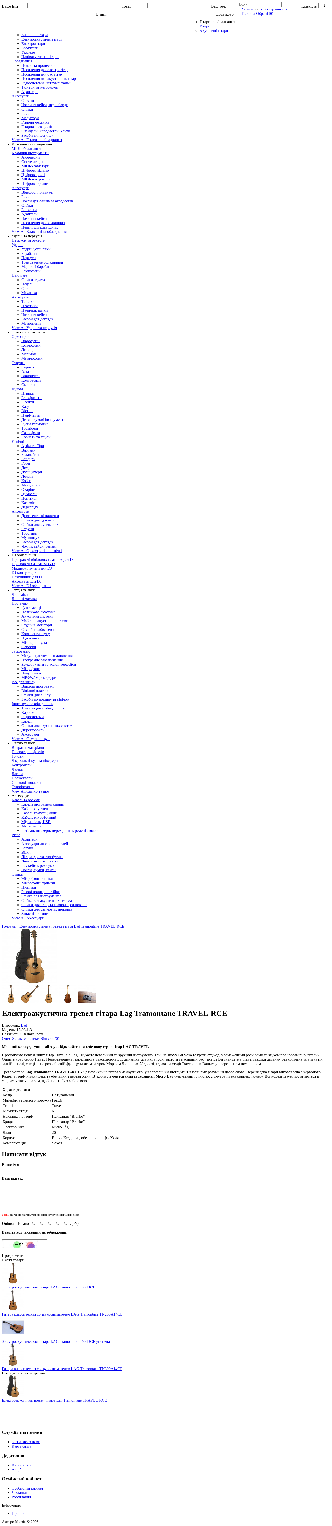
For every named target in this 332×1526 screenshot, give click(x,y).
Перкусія (28, 258)
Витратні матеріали (28, 747)
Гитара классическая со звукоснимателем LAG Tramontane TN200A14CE (62, 1314)
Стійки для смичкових (40, 524)
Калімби (28, 503)
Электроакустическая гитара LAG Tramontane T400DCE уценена (56, 1341)
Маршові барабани (36, 266)
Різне (16, 835)
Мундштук (30, 538)
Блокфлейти (31, 398)
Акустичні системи (37, 616)
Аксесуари (20, 96)
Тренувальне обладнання (42, 262)
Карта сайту (22, 1446)
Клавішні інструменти (30, 153)
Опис (6, 1038)
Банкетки (29, 210)
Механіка (29, 293)
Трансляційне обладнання (42, 708)
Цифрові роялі (33, 175)
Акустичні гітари (214, 30)
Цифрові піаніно (35, 170)
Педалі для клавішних (39, 227)
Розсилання (21, 1497)
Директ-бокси (32, 730)
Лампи (17, 774)
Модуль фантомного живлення (47, 656)
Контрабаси (31, 380)
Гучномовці (31, 607)
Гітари (205, 26)
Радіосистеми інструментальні (46, 83)
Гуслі (25, 463)
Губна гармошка (34, 424)
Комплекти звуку (35, 634)
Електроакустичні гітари (41, 39)
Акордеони (30, 157)
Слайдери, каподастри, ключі (45, 131)
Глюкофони (31, 271)
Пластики (29, 306)
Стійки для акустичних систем (46, 726)
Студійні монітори (36, 625)
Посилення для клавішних (43, 223)
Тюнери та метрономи (39, 87)
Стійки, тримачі (34, 280)
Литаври (28, 350)
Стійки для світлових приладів (47, 909)
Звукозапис (21, 651)
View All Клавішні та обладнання (39, 232)
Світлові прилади (26, 782)
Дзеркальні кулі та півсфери (35, 761)
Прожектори (22, 778)
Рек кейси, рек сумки (39, 865)
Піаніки (27, 393)
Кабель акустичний (37, 809)
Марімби (28, 354)
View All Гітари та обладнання (37, 140)
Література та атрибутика (42, 857)
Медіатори (30, 118)
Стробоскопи (23, 787)
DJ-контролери (24, 573)
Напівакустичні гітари (40, 57)
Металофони (32, 358)
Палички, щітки (34, 310)
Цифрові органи (34, 183)
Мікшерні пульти (35, 642)
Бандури (28, 459)
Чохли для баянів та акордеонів (47, 201)
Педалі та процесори (38, 65)
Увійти (247, 9)
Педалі (27, 284)
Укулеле (28, 52)
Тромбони (29, 428)
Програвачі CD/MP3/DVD (33, 564)
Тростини (29, 533)
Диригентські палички (40, 516)
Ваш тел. (218, 6)
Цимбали (29, 494)
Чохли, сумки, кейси (38, 870)
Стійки (27, 109)
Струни (27, 100)
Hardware (19, 275)
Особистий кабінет (27, 1488)
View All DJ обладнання (31, 586)
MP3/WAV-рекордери (38, 677)
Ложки (27, 476)
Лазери (17, 769)
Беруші (27, 848)
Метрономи (31, 323)
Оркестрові (21, 336)
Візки (26, 852)
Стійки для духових (37, 520)
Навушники (31, 673)
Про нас (18, 1513)
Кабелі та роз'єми (26, 800)
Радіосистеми (32, 717)
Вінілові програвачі (37, 686)
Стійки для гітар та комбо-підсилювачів (54, 905)
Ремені (27, 113)
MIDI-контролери (36, 179)
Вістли (27, 411)
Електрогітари (33, 44)
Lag (24, 1025)
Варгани (28, 450)
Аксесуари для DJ (26, 581)
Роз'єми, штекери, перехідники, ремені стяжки (60, 830)
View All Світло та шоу (31, 791)
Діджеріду (29, 507)
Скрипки (28, 367)
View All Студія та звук (31, 739)
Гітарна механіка (35, 122)
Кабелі (26, 721)
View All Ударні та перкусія (34, 328)
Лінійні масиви (24, 599)
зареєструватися (273, 9)
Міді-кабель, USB (36, 822)
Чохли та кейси (34, 218)
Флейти (27, 402)
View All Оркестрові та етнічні (37, 551)
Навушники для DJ (27, 577)
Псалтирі (28, 498)
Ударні (17, 245)
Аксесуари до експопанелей (44, 844)
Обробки (28, 647)
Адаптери (29, 92)
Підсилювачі (31, 638)
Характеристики (25, 1038)
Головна (248, 13)
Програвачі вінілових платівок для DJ (43, 559)
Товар (126, 6)
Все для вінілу (23, 682)
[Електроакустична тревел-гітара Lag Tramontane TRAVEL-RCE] (29, 982)
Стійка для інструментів (41, 896)
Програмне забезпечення (42, 660)
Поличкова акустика (38, 612)
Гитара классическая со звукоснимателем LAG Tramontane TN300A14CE (62, 1369)
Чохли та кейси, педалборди (44, 105)
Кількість (309, 6)
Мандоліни (30, 485)
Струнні (18, 363)
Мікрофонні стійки (37, 879)
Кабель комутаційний (39, 813)
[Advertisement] (90, 1413)
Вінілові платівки (36, 691)
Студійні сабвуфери (37, 629)
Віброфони (30, 341)
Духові (17, 389)
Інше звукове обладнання (32, 704)
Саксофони (30, 433)
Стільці (27, 288)
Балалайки (30, 454)
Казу (25, 406)
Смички (28, 385)
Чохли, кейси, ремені (38, 546)
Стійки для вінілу (36, 695)
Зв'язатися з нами (26, 1442)
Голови (18, 756)
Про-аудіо (20, 603)
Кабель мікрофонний (38, 817)
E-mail (101, 14)
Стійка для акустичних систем (46, 900)
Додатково (225, 14)
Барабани (29, 253)
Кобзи (26, 481)
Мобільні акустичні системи (44, 621)
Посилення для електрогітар (44, 70)
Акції (16, 1469)
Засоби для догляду (37, 135)
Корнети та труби (36, 437)
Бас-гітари (29, 48)
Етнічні (18, 441)
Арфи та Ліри (32, 446)
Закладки (19, 1493)
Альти (26, 371)
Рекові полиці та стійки (40, 892)
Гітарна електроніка (37, 127)
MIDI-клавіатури (35, 166)
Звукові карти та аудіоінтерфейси (48, 664)
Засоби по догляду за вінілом (45, 699)
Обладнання (22, 61)
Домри (27, 468)
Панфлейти (30, 415)
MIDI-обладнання (26, 148)
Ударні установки (36, 249)
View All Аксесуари (28, 918)
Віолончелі (30, 376)
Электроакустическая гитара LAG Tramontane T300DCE (48, 1287)
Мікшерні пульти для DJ (32, 568)
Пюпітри (28, 887)
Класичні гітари (34, 35)
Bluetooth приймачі (37, 192)
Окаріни (28, 489)
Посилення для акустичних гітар (48, 79)
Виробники (21, 1465)
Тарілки (28, 301)
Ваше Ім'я (10, 6)
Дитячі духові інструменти (43, 420)
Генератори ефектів (28, 752)
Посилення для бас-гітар (41, 74)
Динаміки (20, 594)
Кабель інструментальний (42, 804)
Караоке (28, 712)
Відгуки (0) (49, 1038)
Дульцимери (31, 472)
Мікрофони (30, 669)
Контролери (22, 765)
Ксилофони (31, 345)
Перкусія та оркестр (28, 240)
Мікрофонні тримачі (38, 883)
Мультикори (31, 826)
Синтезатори (32, 162)
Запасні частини (34, 914)
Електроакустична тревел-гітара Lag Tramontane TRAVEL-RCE (71, 926)
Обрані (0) (264, 13)
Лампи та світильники (40, 861)
